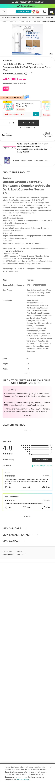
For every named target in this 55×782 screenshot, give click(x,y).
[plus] (13, 122)
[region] (27, 772)
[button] (51, 11)
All (3, 466)
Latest (8, 466)
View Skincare (12, 528)
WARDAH (7, 60)
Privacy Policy (23, 779)
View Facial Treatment (18, 534)
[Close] (51, 767)
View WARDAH (11, 541)
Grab (36, 114)
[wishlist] (26, 74)
